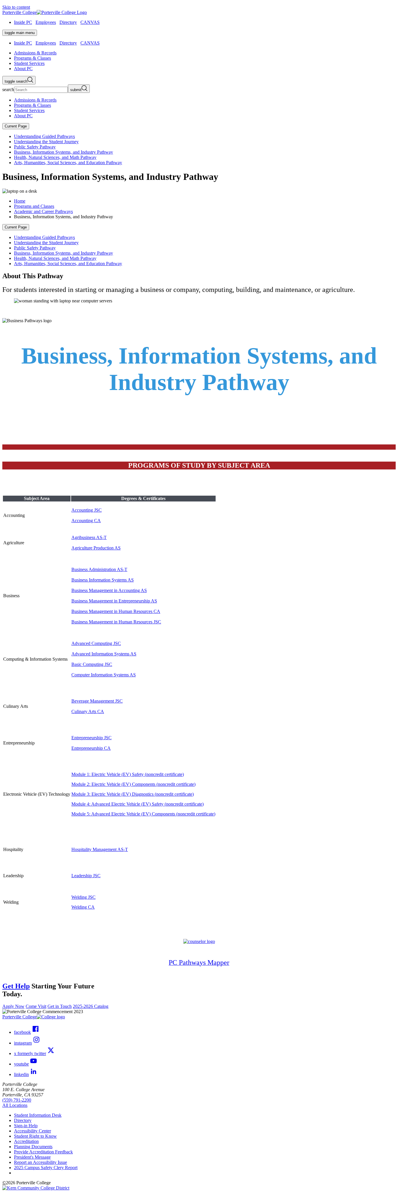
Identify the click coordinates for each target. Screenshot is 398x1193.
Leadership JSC (86, 875)
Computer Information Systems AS (103, 674)
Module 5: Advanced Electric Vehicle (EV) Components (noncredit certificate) (143, 813)
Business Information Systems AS (102, 579)
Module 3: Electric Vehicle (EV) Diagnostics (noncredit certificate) (132, 794)
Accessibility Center (32, 1130)
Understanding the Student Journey (46, 141)
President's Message (32, 1157)
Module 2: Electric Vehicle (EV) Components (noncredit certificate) (133, 784)
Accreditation (26, 1141)
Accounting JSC (86, 510)
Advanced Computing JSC (96, 643)
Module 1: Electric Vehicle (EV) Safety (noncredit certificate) (127, 774)
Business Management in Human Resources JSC (116, 621)
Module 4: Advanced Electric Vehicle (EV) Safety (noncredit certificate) (137, 804)
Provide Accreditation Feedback (43, 1151)
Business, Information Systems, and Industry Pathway (63, 152)
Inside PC (23, 22)
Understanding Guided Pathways (44, 136)
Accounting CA (86, 520)
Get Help (16, 986)
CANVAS (90, 22)
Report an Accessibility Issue (40, 1162)
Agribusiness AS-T (89, 537)
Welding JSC (83, 897)
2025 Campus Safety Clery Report (46, 1167)
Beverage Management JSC (97, 701)
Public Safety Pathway (35, 146)
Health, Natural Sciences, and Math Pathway (55, 157)
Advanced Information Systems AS (103, 653)
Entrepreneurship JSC (91, 737)
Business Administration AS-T (99, 569)
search (8, 89)
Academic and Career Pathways (43, 211)
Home (19, 200)
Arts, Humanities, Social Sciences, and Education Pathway (68, 162)
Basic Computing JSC (91, 664)
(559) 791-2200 (16, 1100)
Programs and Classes (34, 206)
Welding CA (83, 907)
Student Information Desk (37, 1115)
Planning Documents (33, 1146)
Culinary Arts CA (87, 711)
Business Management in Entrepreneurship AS (114, 600)
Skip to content (16, 7)
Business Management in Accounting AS (109, 590)
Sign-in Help (26, 1125)
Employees (46, 22)
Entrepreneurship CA (91, 748)
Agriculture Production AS (96, 547)
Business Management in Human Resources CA (115, 611)
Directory (68, 22)
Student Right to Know (35, 1136)
